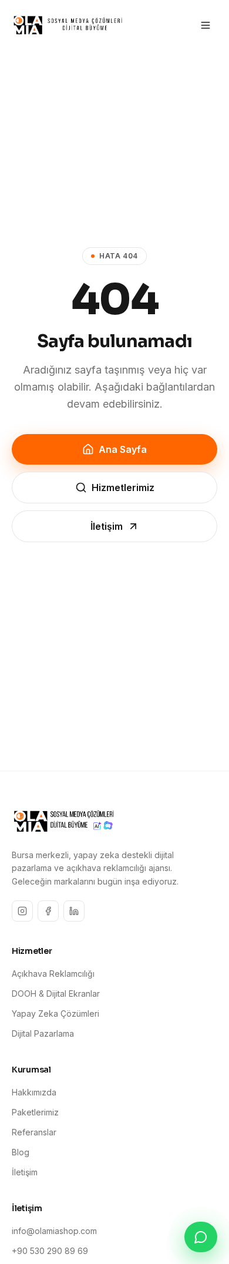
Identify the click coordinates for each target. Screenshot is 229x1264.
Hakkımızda (34, 1092)
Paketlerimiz (35, 1112)
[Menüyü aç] (205, 25)
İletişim (106, 526)
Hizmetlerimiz (123, 487)
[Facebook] (48, 911)
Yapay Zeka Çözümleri (55, 1013)
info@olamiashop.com (54, 1231)
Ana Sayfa (123, 449)
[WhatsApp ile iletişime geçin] (200, 1237)
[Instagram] (22, 911)
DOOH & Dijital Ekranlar (56, 994)
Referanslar (34, 1132)
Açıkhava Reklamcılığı (53, 974)
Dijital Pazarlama (43, 1033)
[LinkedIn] (74, 911)
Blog (20, 1152)
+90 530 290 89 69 (50, 1251)
